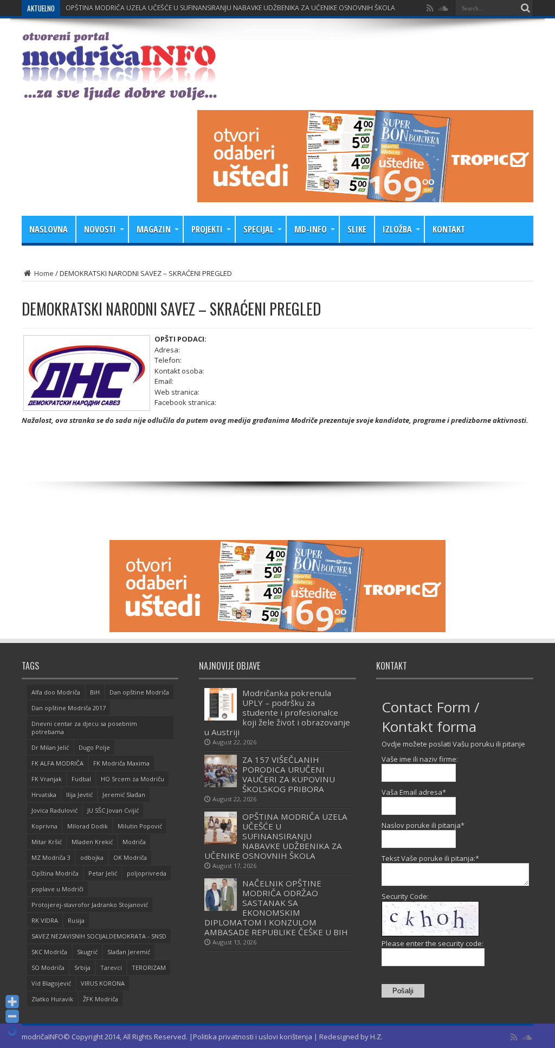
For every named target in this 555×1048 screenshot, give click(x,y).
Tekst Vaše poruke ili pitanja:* (430, 858)
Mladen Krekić (92, 842)
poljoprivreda (146, 873)
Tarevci (111, 967)
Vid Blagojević (51, 983)
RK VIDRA (44, 920)
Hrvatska (43, 794)
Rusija (76, 920)
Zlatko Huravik (52, 999)
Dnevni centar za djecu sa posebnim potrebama (84, 727)
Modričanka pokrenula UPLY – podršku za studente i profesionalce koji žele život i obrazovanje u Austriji (277, 712)
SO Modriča (47, 967)
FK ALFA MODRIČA (57, 763)
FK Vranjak (46, 779)
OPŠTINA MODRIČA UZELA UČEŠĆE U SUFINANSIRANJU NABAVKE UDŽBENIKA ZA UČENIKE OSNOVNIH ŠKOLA (230, 7)
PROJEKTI (207, 229)
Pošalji (403, 991)
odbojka (92, 857)
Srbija (82, 967)
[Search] (525, 8)
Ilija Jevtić (79, 794)
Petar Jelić (102, 873)
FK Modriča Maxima (121, 763)
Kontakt (449, 229)
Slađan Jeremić (128, 952)
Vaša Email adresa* (414, 792)
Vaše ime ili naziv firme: (420, 759)
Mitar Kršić (46, 842)
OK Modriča (130, 857)
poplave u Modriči (57, 889)
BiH (95, 692)
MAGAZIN (154, 229)
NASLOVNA (48, 229)
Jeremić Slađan (123, 794)
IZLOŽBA (397, 229)
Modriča (134, 842)
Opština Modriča (55, 873)
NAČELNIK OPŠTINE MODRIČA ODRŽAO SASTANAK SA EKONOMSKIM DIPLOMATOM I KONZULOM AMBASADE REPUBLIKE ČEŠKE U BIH (276, 907)
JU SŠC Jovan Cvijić (113, 810)
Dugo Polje (94, 747)
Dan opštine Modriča (139, 692)
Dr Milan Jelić (50, 747)
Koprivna (44, 826)
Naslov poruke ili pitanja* (423, 825)
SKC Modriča (49, 952)
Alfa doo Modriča (55, 692)
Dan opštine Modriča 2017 (68, 708)
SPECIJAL (258, 229)
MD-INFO (310, 229)
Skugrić (87, 952)
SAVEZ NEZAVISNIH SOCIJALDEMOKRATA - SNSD (98, 936)
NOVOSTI (100, 229)
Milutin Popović (140, 826)
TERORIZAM (149, 967)
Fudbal (81, 779)
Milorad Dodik (87, 826)
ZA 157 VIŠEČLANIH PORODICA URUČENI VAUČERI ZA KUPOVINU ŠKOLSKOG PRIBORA (288, 774)
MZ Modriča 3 (50, 857)
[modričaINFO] (119, 92)
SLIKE (356, 229)
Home (43, 273)
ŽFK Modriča (100, 999)
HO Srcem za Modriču (132, 779)
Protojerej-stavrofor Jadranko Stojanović (89, 905)
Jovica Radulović (54, 810)
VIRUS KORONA (103, 983)
